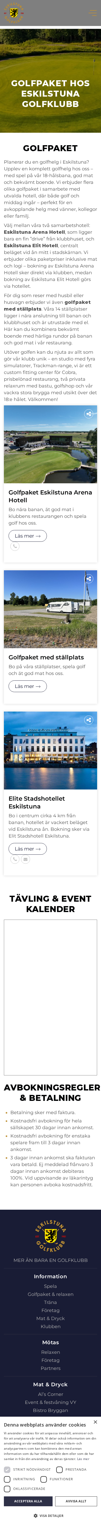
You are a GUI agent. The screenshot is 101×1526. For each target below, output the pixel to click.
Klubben (51, 1326)
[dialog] (50, 1471)
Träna (50, 1302)
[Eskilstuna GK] (14, 13)
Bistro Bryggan (50, 1410)
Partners (51, 1368)
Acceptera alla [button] (28, 1501)
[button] (50, 1516)
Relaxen (50, 1352)
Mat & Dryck (50, 1318)
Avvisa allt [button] (76, 1501)
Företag (50, 1310)
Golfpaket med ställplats (46, 657)
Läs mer (24, 536)
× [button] (95, 1422)
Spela (50, 1286)
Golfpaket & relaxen (51, 1294)
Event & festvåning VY (50, 1402)
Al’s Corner (50, 1394)
